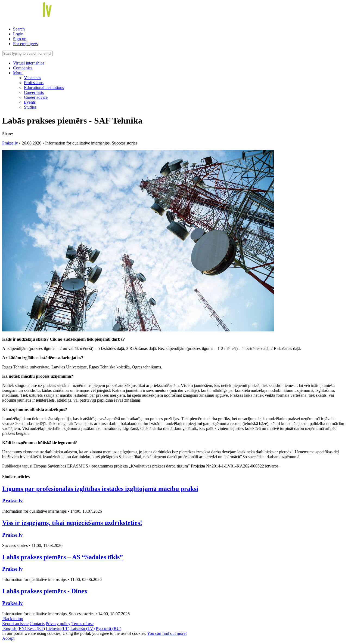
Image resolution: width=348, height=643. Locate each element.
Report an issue (15, 623)
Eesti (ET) (36, 628)
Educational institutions (44, 87)
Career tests (34, 92)
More (18, 72)
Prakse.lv (10, 143)
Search (19, 29)
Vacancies (32, 77)
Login (18, 34)
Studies (30, 107)
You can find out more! (167, 633)
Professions (34, 82)
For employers (25, 43)
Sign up (19, 38)
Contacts (37, 623)
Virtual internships (28, 63)
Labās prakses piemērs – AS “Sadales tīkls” (62, 557)
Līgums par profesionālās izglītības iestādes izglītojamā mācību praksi (100, 488)
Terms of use (83, 623)
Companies (22, 68)
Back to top (12, 618)
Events (30, 102)
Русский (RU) (108, 628)
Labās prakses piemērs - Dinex (45, 591)
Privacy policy (58, 623)
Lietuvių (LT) (57, 628)
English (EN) (14, 628)
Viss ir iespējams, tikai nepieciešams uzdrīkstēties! (72, 522)
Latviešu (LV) (82, 628)
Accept (8, 638)
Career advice (36, 97)
